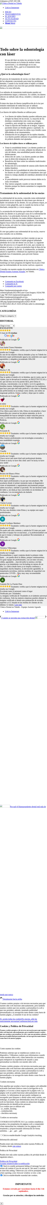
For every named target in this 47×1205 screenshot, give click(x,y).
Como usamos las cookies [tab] (10, 1048)
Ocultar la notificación (21, 1163)
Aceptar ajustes (6, 1163)
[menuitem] (26, 12)
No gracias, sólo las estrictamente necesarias (18, 1020)
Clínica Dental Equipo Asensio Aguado (22, 270)
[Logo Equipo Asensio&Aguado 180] (11, 3)
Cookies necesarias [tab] (7, 1082)
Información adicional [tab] (8, 1140)
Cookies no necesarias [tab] (9, 1117)
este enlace (17, 1146)
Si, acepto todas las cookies (11, 1019)
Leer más (18, 605)
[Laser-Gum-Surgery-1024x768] (23, 28)
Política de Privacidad (8, 1161)
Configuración (24, 1021)
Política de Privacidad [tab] (8, 1150)
